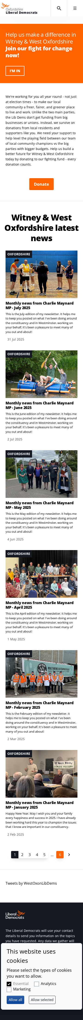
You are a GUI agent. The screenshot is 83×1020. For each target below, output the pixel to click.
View (41, 296)
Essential (21, 983)
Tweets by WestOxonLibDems (31, 883)
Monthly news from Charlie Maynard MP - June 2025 (40, 405)
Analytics (48, 983)
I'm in (15, 70)
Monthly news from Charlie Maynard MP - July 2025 (40, 305)
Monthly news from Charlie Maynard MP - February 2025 (40, 705)
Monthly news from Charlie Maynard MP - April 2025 (40, 605)
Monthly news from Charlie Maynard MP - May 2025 (40, 505)
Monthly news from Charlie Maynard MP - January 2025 (40, 805)
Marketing (22, 989)
